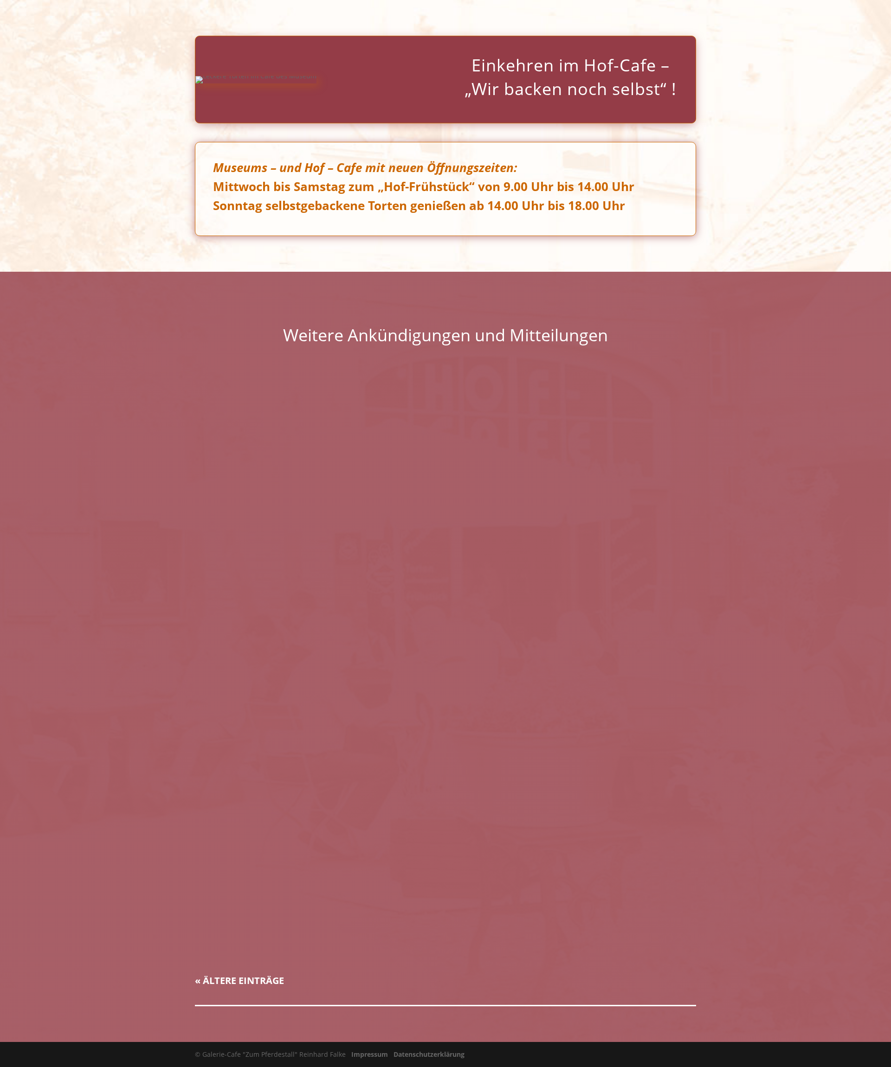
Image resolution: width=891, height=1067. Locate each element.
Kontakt (863, 19)
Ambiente (681, 19)
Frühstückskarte (563, 19)
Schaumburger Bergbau (801, 19)
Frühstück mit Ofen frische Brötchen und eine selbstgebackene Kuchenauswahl (359, 416)
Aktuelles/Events (627, 19)
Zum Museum (730, 19)
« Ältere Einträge (239, 980)
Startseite (509, 19)
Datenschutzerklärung (429, 1054)
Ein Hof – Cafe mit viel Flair (256, 917)
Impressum (369, 1054)
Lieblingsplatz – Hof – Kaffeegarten (271, 817)
